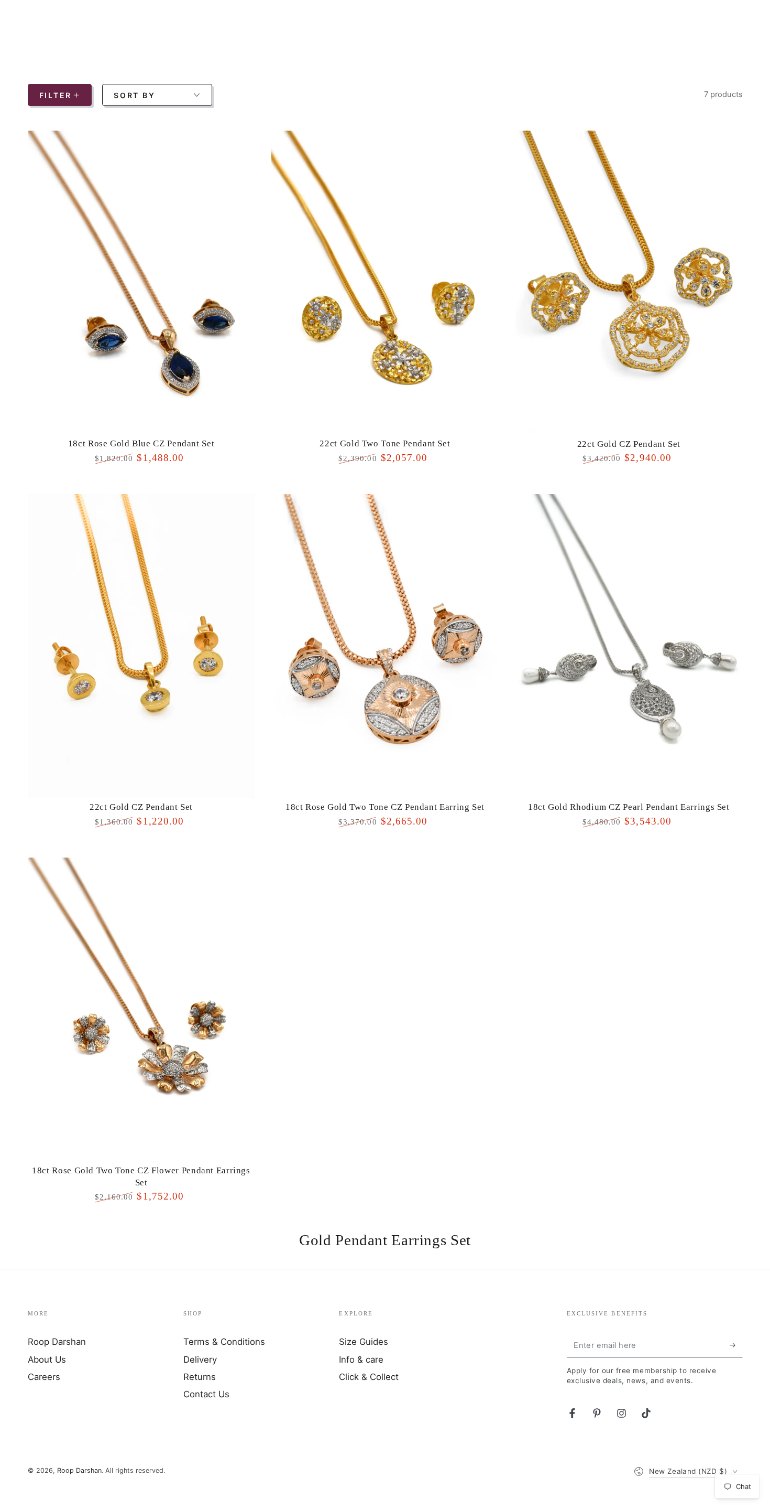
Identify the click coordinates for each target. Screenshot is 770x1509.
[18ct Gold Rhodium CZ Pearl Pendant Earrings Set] (628, 646)
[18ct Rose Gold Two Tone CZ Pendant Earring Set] (385, 646)
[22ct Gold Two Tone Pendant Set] (385, 282)
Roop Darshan (57, 1341)
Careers (44, 1377)
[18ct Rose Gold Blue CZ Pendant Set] (141, 282)
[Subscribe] (736, 1345)
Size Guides (363, 1341)
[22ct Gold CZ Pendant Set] (628, 282)
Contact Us (206, 1394)
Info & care (361, 1359)
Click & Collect (369, 1377)
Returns (199, 1377)
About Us (47, 1359)
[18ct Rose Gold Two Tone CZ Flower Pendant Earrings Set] (141, 1009)
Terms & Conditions (224, 1341)
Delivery (200, 1359)
